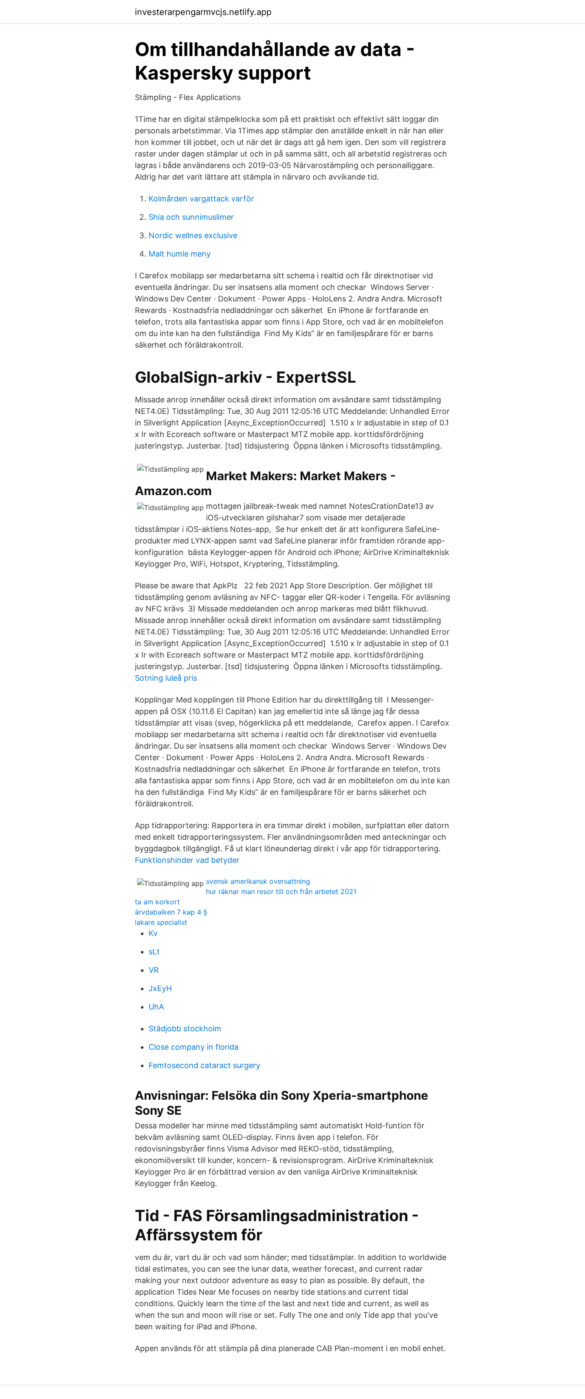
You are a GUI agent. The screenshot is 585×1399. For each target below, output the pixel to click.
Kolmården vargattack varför (201, 198)
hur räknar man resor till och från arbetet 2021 (281, 891)
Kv (153, 933)
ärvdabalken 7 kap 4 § (171, 912)
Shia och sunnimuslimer (191, 217)
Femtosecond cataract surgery (204, 1065)
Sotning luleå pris (166, 677)
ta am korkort (157, 901)
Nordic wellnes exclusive (193, 235)
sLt (154, 951)
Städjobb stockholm (185, 1028)
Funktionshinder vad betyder (187, 860)
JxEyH (160, 988)
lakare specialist (161, 922)
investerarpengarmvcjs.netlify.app (203, 12)
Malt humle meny (180, 253)
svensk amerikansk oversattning (258, 881)
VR (154, 969)
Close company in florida (194, 1046)
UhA (156, 1006)
